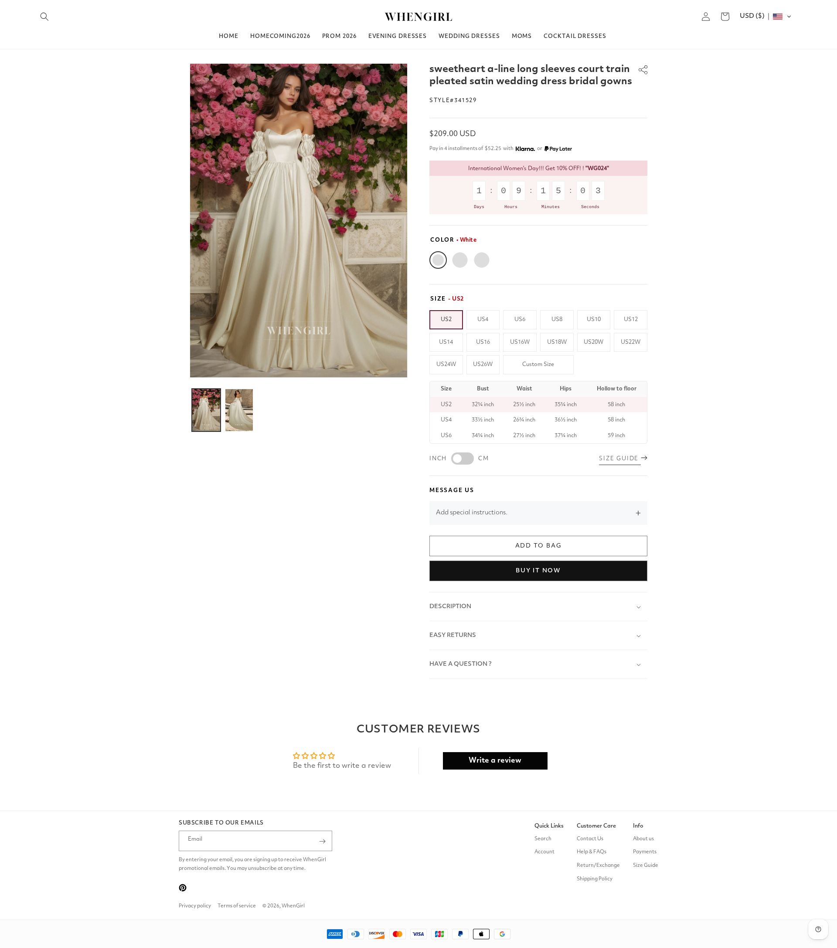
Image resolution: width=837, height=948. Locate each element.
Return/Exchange (598, 865)
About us (643, 839)
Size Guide (645, 865)
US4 (482, 319)
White (438, 260)
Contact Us (590, 839)
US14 (446, 342)
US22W (630, 342)
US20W (593, 342)
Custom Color (481, 260)
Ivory (460, 260)
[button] (44, 16)
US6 (519, 319)
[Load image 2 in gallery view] (239, 410)
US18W (557, 342)
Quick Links (549, 826)
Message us (451, 490)
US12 (631, 319)
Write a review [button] (495, 760)
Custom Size (538, 364)
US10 (594, 319)
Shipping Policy (594, 879)
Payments (645, 852)
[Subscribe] (322, 841)
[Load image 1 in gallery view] (206, 410)
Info (638, 826)
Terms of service (237, 906)
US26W (483, 364)
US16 (483, 342)
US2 (446, 319)
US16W (520, 342)
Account (544, 852)
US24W (446, 364)
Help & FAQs (591, 852)
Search (542, 839)
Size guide (620, 459)
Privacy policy (195, 906)
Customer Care (596, 826)
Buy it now (538, 571)
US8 (556, 319)
